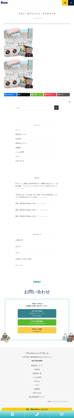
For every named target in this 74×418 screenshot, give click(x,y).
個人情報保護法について (37, 397)
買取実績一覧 (37, 373)
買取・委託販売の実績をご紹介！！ (27, 203)
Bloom (4, 3)
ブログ (17, 156)
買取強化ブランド (21, 143)
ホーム (17, 130)
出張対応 (18, 139)
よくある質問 (19, 152)
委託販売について (21, 134)
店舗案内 (18, 147)
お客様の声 (19, 240)
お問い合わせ (19, 161)
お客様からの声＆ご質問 (23, 259)
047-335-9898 (37, 360)
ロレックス (19, 265)
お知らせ (18, 246)
